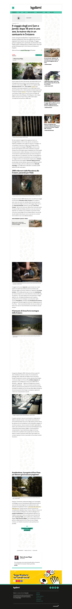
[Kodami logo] (36, 7)
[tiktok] (50, 588)
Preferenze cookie (39, 601)
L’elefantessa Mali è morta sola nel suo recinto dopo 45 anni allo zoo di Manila (51, 83)
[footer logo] (23, 588)
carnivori (24, 91)
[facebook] (58, 588)
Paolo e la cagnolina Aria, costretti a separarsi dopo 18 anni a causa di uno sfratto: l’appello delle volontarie (52, 126)
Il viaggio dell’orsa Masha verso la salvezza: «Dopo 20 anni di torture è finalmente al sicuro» (52, 104)
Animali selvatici (40, 12)
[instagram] (53, 588)
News (46, 12)
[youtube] (55, 588)
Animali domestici (31, 12)
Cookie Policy (38, 599)
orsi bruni (33, 86)
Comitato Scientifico (39, 596)
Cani (20, 12)
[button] (14, 581)
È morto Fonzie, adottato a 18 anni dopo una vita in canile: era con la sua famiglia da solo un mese (51, 60)
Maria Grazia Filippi (26, 557)
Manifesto (14, 12)
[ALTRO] (15, 565)
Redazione (38, 594)
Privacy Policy (38, 597)
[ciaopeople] (56, 606)
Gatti (24, 12)
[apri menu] (13, 8)
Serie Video (52, 12)
